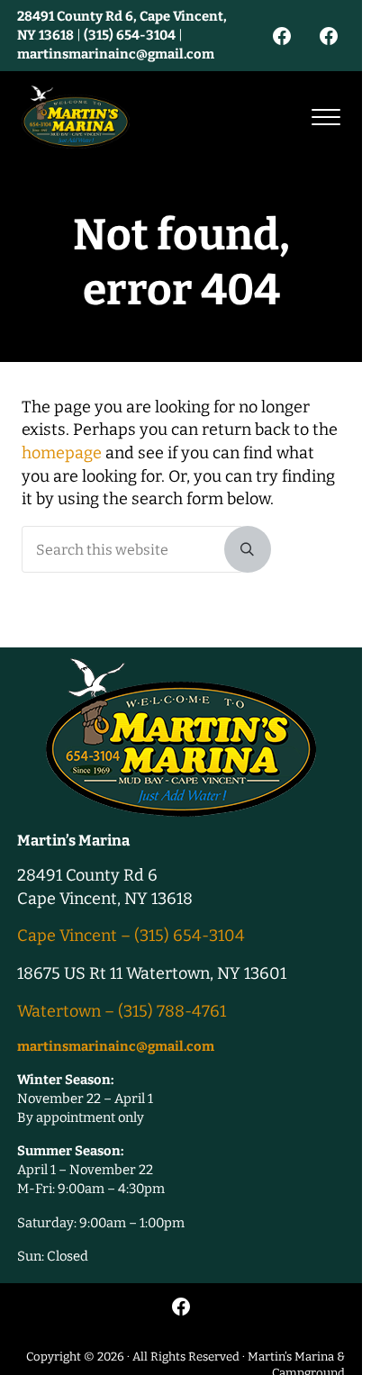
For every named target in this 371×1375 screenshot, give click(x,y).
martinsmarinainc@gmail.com (115, 54)
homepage (62, 453)
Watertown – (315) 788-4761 (121, 1011)
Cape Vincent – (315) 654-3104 (131, 935)
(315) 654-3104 (130, 35)
